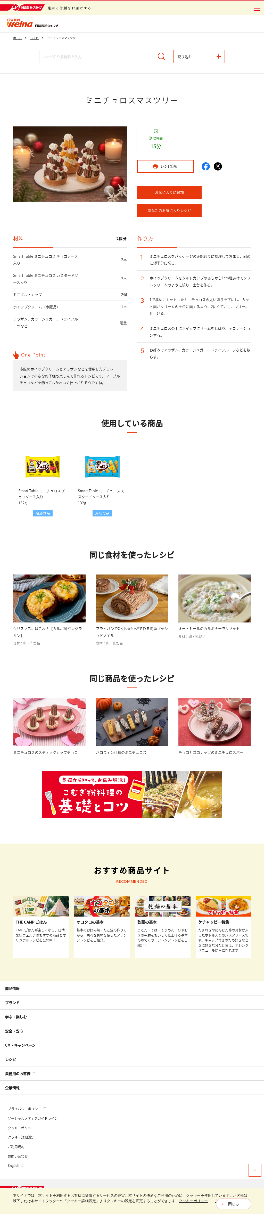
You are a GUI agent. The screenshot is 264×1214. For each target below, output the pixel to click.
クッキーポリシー (21, 1127)
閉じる (233, 1204)
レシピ (10, 1059)
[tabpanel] (70, 164)
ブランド (12, 1002)
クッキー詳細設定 (21, 1137)
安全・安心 (14, 1030)
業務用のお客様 (18, 1073)
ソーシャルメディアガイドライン (33, 1118)
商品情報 (12, 988)
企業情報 (12, 1087)
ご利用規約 (16, 1146)
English (14, 1165)
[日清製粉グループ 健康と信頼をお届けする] (45, 7)
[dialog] (132, 1201)
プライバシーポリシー (25, 1108)
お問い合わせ (18, 1156)
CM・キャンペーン (20, 1045)
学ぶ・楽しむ (16, 1016)
